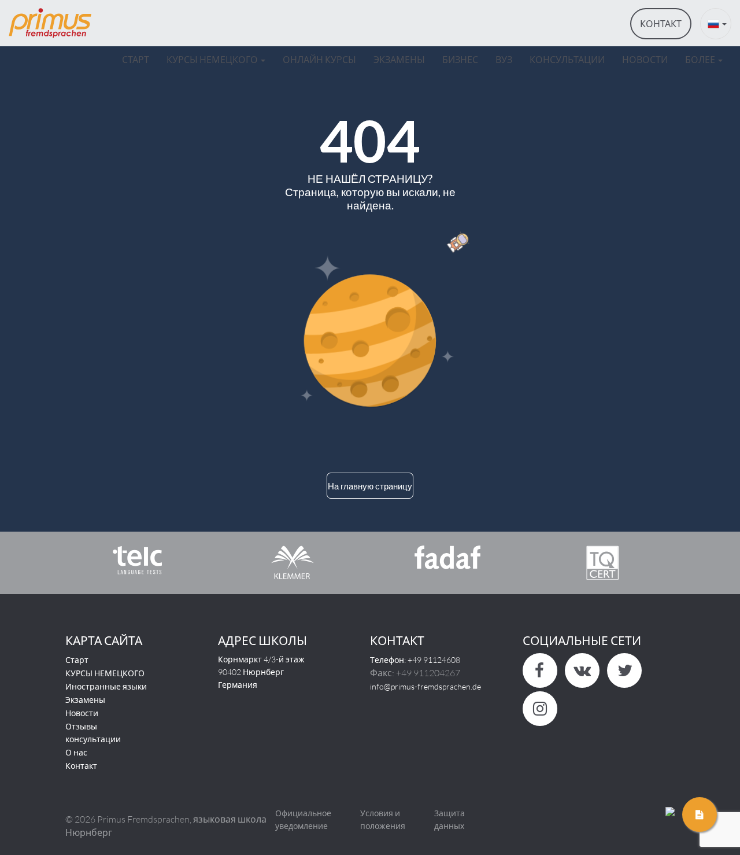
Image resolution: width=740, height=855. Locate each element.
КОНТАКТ (661, 23)
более (701, 59)
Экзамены (399, 59)
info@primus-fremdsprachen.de (425, 686)
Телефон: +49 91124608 (415, 660)
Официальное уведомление (303, 819)
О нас (76, 752)
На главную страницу (370, 486)
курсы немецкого (213, 59)
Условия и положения (382, 819)
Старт (135, 59)
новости (645, 59)
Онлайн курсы (319, 59)
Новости (81, 713)
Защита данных (449, 819)
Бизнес (460, 59)
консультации (567, 59)
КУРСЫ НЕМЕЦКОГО (105, 673)
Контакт (81, 766)
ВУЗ (503, 59)
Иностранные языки (106, 686)
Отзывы (81, 726)
